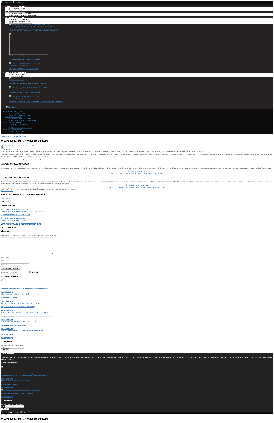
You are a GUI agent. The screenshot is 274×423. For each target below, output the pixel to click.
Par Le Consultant (7, 292)
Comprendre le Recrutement (24, 26)
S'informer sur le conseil (35, 211)
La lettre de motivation (7, 334)
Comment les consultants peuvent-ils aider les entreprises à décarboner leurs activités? (24, 288)
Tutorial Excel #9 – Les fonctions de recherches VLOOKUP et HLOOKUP (36, 102)
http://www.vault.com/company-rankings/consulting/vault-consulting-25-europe (140, 187)
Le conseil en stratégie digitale (9, 297)
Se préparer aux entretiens (43, 26)
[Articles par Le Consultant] (6, 146)
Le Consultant (17, 146)
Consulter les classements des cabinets (14, 136)
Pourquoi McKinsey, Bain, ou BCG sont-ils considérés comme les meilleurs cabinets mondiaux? (26, 316)
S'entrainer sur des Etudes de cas (20, 56)
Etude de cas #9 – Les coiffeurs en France (24, 59)
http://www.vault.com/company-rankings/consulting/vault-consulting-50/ (139, 173)
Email (2, 347)
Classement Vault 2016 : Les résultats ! (15, 215)
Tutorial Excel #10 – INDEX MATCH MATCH (24, 93)
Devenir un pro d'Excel (16, 80)
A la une (12, 26)
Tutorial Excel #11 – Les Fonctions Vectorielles (27, 83)
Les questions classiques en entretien (23, 69)
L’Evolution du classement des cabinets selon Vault (21, 224)
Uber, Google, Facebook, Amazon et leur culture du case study (33, 30)
